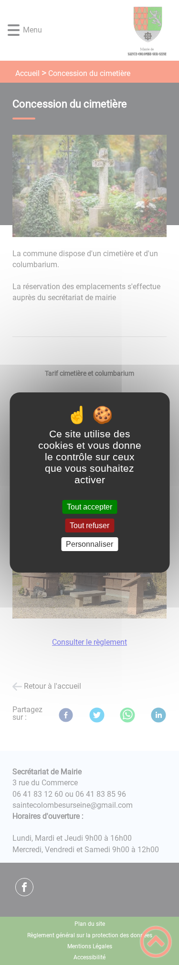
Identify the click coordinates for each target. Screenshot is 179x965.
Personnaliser (89, 544)
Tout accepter (89, 507)
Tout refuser (89, 525)
